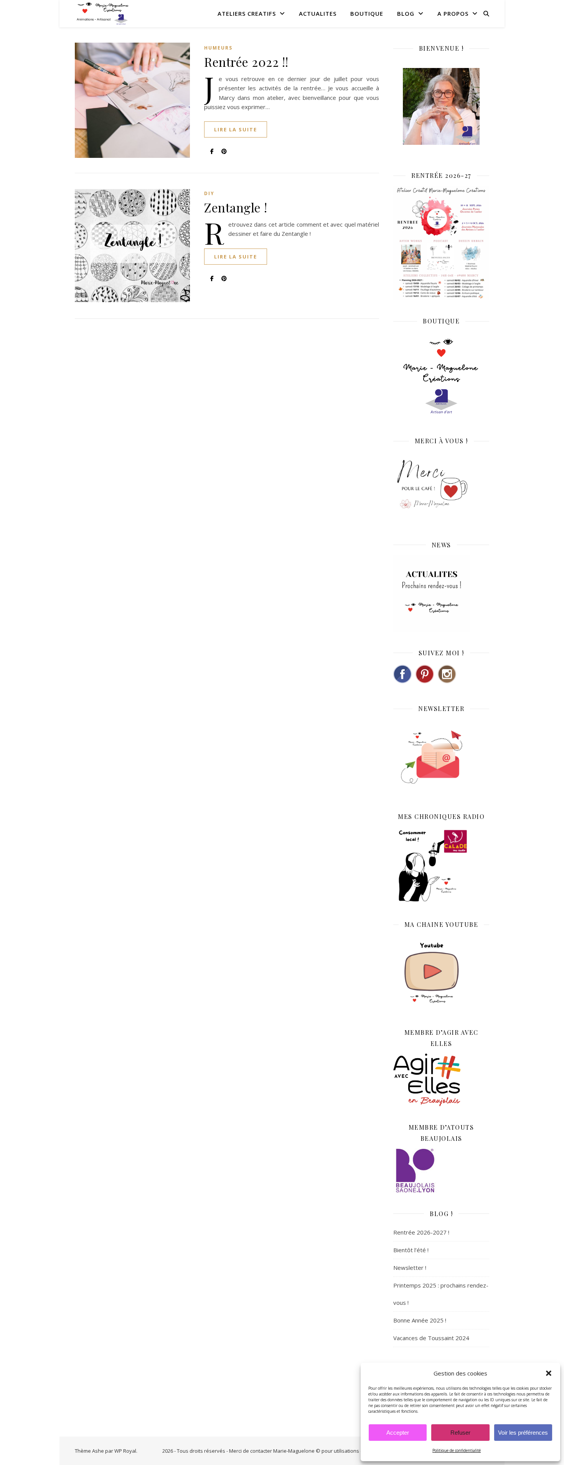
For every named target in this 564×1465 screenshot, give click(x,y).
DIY (209, 193)
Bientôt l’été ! (411, 1250)
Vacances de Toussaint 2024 (431, 1338)
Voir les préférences (523, 1432)
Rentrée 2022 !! (246, 61)
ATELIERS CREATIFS (247, 13)
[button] (548, 1373)
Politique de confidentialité (456, 1450)
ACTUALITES (317, 13)
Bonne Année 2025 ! (419, 1320)
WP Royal (125, 1450)
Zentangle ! (235, 207)
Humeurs (218, 48)
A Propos (452, 13)
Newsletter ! (409, 1267)
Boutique (366, 13)
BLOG (405, 13)
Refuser (460, 1432)
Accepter (397, 1432)
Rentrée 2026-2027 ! (421, 1232)
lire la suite (235, 129)
